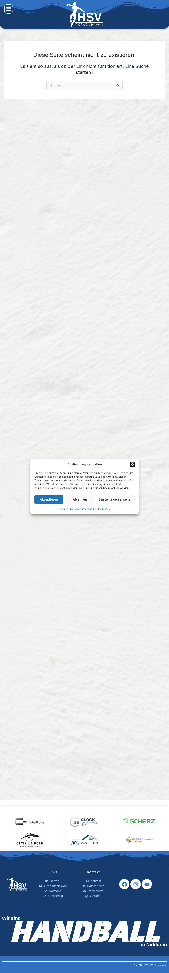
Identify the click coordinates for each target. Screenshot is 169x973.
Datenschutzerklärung (83, 508)
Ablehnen (80, 499)
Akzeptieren (49, 499)
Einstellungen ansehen (115, 499)
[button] (132, 464)
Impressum (104, 508)
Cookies (63, 508)
